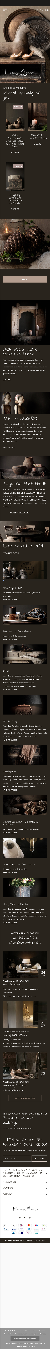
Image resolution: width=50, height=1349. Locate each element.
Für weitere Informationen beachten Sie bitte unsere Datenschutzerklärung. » (25, 1344)
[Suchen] (41, 9)
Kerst (25, 279)
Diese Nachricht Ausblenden (25, 1339)
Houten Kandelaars (19, 513)
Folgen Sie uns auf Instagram (17, 1128)
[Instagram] (25, 1218)
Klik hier (7, 380)
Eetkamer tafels (11, 553)
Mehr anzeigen (10, 599)
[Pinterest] (30, 1218)
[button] (5, 9)
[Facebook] (20, 1218)
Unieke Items (8, 447)
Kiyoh (43, 1240)
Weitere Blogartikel (25, 1098)
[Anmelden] (37, 9)
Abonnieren (39, 1158)
